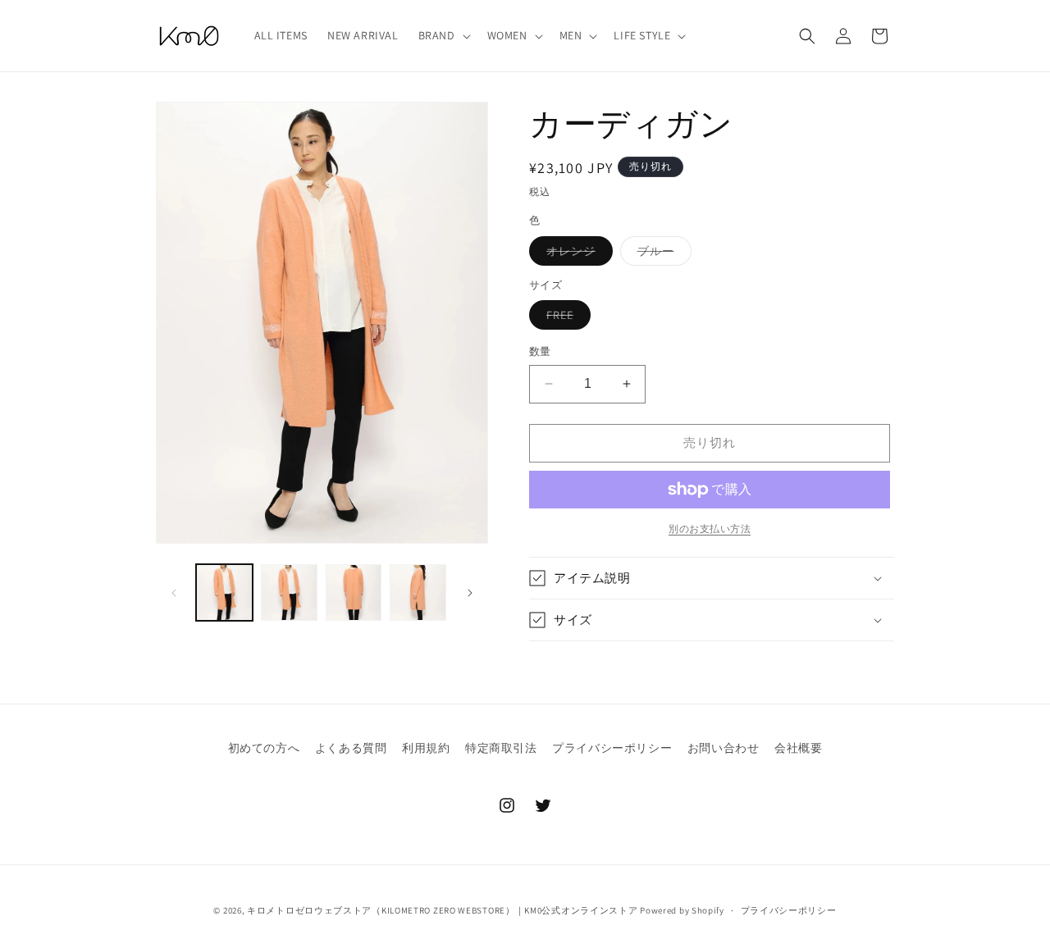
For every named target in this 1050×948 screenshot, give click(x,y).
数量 (540, 351)
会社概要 (798, 748)
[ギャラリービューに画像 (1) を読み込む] (224, 592)
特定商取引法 (501, 748)
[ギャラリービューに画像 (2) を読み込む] (289, 592)
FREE (565, 318)
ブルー (661, 254)
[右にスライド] (470, 593)
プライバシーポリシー (612, 748)
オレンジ (576, 254)
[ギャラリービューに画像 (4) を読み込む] (354, 592)
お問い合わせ (723, 748)
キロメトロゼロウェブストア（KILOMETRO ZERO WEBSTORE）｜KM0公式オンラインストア (442, 910)
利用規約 (426, 748)
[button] (443, 35)
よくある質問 (351, 748)
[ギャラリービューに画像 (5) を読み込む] (418, 592)
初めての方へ (264, 748)
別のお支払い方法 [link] (710, 528)
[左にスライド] (174, 593)
